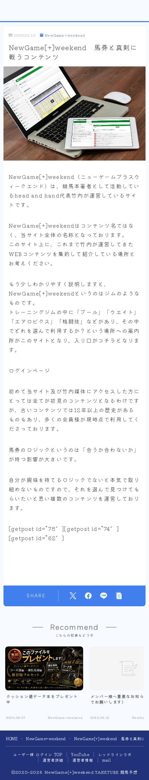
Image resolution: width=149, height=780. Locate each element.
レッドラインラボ (115, 754)
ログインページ (29, 370)
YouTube (80, 754)
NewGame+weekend (65, 35)
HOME (12, 738)
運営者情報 (83, 760)
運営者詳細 (53, 760)
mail (106, 760)
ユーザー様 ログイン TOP (38, 754)
